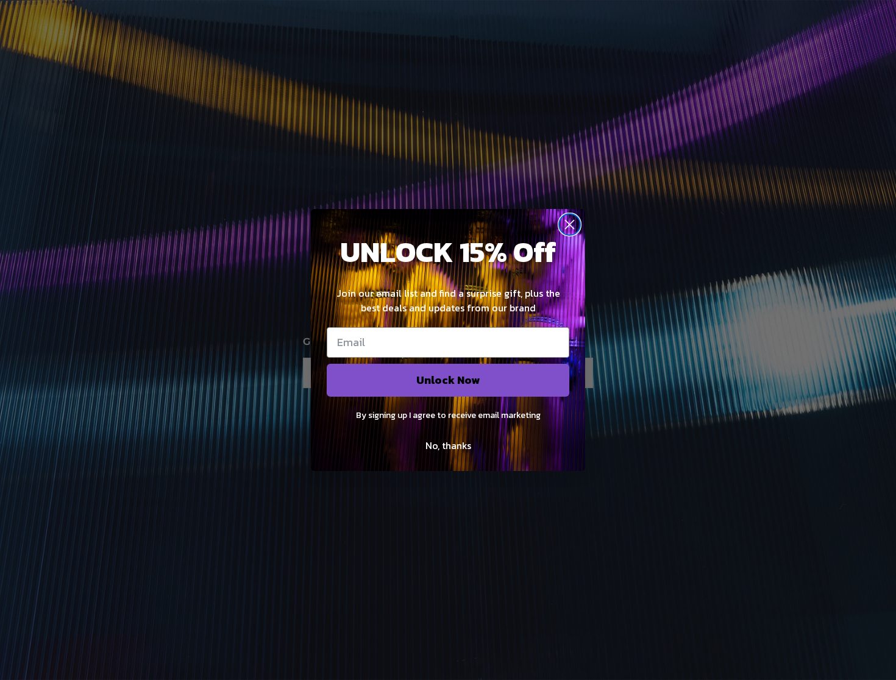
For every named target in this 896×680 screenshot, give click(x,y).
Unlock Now (448, 380)
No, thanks (448, 445)
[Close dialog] (569, 224)
